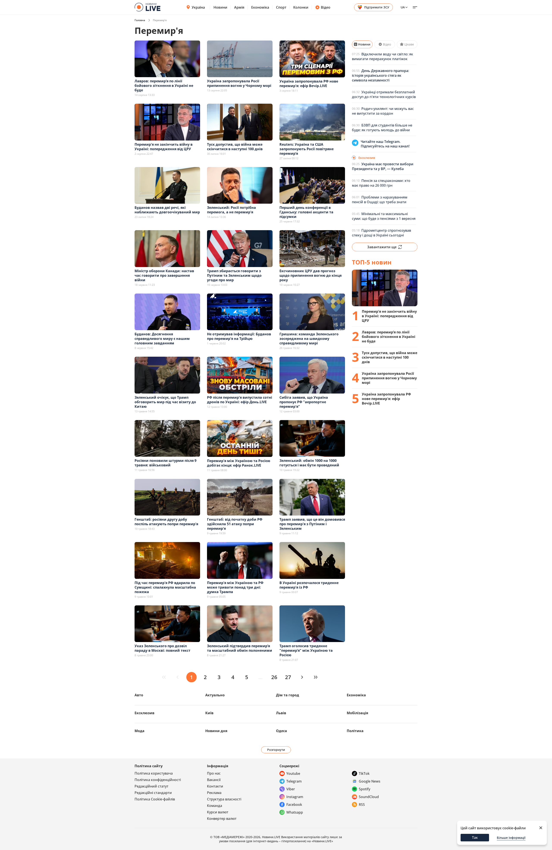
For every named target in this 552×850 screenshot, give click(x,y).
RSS (362, 804)
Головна (140, 20)
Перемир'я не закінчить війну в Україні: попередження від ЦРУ (164, 146)
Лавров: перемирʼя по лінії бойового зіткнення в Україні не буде (164, 85)
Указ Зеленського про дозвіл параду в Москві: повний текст (162, 648)
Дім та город (287, 695)
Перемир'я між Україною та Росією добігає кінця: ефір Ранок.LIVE (238, 463)
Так (475, 837)
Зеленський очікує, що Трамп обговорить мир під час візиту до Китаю (165, 402)
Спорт (281, 7)
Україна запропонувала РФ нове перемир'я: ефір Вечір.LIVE (308, 83)
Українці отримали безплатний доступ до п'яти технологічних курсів (384, 94)
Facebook (294, 804)
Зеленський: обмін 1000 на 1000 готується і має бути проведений (309, 462)
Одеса (281, 730)
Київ (209, 713)
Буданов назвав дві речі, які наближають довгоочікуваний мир (167, 209)
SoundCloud (369, 796)
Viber (290, 789)
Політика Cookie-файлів (155, 799)
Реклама (214, 792)
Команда (214, 805)
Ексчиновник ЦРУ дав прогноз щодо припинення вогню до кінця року (310, 275)
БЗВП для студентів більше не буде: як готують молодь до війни (382, 127)
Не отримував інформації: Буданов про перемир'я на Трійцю (239, 336)
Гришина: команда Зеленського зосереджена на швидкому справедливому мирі (309, 338)
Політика (355, 730)
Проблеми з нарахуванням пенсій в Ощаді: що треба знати (379, 199)
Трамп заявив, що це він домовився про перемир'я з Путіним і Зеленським (312, 524)
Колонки (300, 7)
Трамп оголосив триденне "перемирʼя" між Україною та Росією (306, 650)
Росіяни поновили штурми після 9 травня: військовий (165, 462)
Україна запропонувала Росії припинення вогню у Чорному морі (239, 83)
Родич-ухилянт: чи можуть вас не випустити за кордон (383, 111)
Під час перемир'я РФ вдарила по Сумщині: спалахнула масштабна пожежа (165, 587)
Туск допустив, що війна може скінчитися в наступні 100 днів (235, 146)
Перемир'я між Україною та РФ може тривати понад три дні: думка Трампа (235, 587)
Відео (325, 7)
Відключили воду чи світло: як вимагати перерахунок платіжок (382, 56)
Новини (220, 7)
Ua (403, 7)
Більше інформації (511, 838)
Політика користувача (154, 773)
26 (274, 677)
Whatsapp (294, 812)
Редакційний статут (151, 786)
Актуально (215, 695)
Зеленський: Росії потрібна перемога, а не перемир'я (231, 209)
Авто (139, 695)
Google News (369, 781)
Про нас (214, 773)
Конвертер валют (222, 818)
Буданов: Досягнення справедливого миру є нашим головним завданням (162, 338)
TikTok (364, 773)
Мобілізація (357, 713)
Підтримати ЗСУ (376, 7)
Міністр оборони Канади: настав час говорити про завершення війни (164, 275)
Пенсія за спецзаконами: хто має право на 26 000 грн (381, 183)
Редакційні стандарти (153, 792)
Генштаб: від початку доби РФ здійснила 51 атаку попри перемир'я (234, 524)
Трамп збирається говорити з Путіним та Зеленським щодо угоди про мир (234, 275)
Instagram (294, 796)
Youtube (293, 773)
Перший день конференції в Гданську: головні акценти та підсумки (306, 212)
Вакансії (214, 779)
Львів (281, 713)
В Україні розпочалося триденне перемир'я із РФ (309, 585)
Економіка (260, 7)
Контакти (215, 786)
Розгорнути (276, 750)
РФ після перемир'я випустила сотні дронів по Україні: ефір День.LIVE (239, 399)
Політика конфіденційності (158, 779)
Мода (139, 730)
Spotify (364, 789)
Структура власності (224, 799)
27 (288, 677)
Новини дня (216, 730)
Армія (239, 7)
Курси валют (217, 812)
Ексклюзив (144, 713)
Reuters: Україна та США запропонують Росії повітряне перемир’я (306, 149)
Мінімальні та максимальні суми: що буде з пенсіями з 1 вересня (384, 216)
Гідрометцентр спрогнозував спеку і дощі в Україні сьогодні (381, 232)
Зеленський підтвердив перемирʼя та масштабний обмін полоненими (239, 648)
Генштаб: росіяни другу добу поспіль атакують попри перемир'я (166, 521)
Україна (198, 7)
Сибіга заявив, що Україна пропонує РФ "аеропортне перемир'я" (303, 402)
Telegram (294, 781)
